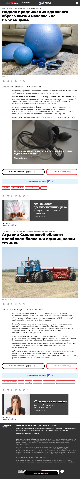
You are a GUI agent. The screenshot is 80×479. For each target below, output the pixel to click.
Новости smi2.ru (9, 225)
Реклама (46, 426)
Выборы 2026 (64, 430)
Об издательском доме (24, 426)
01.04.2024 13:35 (7, 8)
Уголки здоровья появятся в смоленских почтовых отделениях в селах (43, 152)
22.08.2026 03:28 (7, 231)
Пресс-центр (37, 426)
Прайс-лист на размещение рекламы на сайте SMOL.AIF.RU (35, 428)
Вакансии (54, 426)
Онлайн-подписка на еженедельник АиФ (29, 430)
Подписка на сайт (70, 428)
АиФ (14, 299)
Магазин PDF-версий (51, 430)
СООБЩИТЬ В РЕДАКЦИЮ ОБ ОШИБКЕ (27, 433)
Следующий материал (41, 473)
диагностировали (36, 118)
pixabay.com (6, 76)
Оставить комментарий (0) (62, 172)
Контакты (59, 428)
